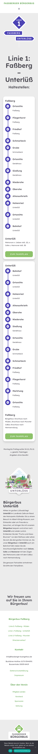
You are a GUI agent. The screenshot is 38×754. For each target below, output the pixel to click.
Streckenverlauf (19, 640)
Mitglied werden (19, 692)
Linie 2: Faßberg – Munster (19, 635)
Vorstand (19, 696)
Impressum (19, 675)
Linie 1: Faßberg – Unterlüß (19, 631)
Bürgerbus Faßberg (19, 619)
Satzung (19, 706)
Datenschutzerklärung (19, 671)
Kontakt (19, 649)
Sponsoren (19, 701)
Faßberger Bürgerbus (19, 3)
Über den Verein (19, 684)
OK (10, 751)
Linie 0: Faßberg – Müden (19, 626)
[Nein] (35, 747)
